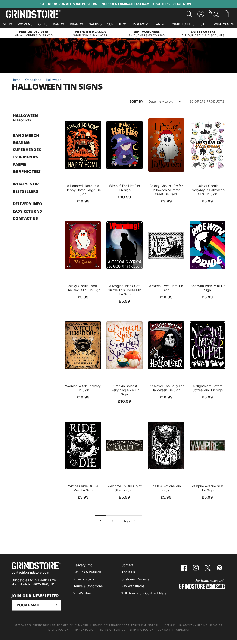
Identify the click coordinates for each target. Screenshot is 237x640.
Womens (25, 24)
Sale (204, 24)
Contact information (174, 629)
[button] (226, 14)
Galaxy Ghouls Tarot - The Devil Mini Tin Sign (83, 288)
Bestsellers (25, 191)
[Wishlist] (213, 14)
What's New (224, 24)
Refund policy (57, 629)
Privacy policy (84, 629)
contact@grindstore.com (30, 572)
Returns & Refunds (87, 572)
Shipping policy (141, 629)
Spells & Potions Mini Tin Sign (165, 488)
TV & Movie (141, 24)
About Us (128, 572)
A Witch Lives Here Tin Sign (166, 288)
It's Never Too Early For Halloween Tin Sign (166, 388)
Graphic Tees (183, 24)
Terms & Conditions (88, 586)
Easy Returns (27, 211)
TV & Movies (25, 156)
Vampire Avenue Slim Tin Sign (207, 488)
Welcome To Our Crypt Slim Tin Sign (124, 488)
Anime (161, 24)
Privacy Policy (84, 579)
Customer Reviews (135, 579)
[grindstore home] (36, 566)
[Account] (200, 14)
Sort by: (136, 101)
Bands (58, 24)
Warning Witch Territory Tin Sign (83, 388)
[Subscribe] (55, 605)
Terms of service (112, 629)
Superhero (116, 24)
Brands (76, 24)
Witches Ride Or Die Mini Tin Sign (83, 488)
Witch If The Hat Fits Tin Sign (124, 188)
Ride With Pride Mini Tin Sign (207, 288)
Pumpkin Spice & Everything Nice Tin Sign (124, 390)
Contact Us (25, 218)
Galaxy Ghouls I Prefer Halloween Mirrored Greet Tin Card (166, 190)
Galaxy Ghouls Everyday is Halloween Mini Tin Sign (207, 190)
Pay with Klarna (133, 586)
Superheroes (27, 149)
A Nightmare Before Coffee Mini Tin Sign (207, 388)
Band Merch (26, 135)
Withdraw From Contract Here (143, 593)
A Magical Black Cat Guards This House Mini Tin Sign (124, 290)
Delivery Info (27, 203)
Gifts (42, 24)
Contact (127, 565)
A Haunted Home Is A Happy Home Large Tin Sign (83, 190)
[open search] (188, 14)
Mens (7, 24)
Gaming (95, 24)
